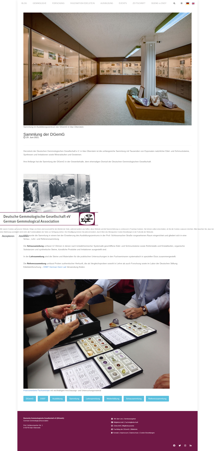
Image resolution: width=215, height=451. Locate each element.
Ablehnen (24, 236)
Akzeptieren (8, 236)
